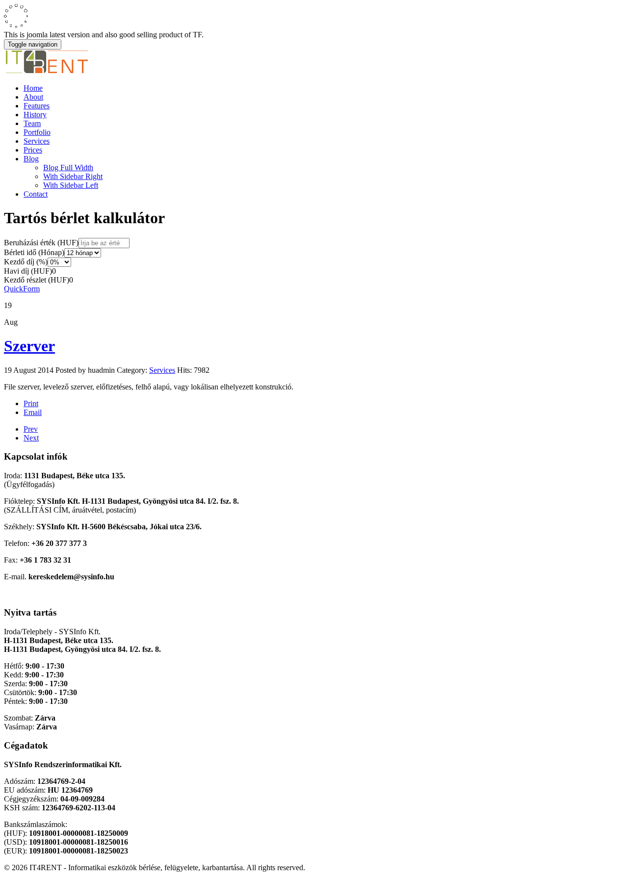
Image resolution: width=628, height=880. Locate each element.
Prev (31, 429)
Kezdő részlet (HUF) (36, 280)
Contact (36, 194)
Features (37, 106)
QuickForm (22, 289)
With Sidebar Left (70, 185)
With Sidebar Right (73, 176)
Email (33, 412)
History (35, 114)
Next (31, 438)
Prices (33, 150)
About (33, 97)
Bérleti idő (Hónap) (34, 252)
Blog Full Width (68, 167)
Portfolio (37, 132)
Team (32, 123)
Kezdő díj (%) (26, 262)
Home (33, 88)
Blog (31, 159)
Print (31, 403)
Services (37, 141)
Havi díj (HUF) (28, 271)
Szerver (29, 346)
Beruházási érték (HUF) (41, 242)
